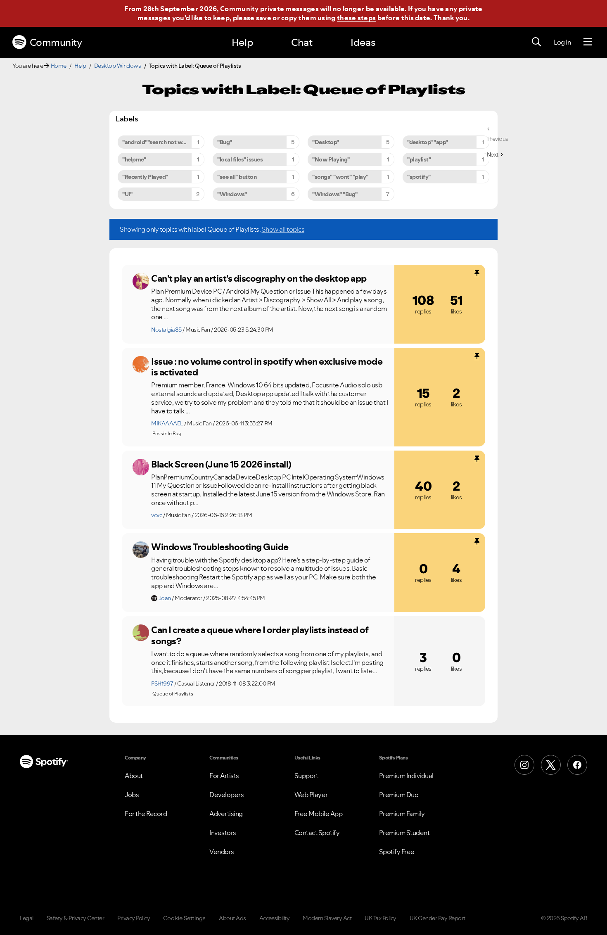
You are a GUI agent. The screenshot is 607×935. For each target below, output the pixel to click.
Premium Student (404, 832)
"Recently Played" (145, 177)
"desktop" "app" (427, 142)
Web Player (311, 794)
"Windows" (232, 194)
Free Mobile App (318, 813)
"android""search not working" (162, 142)
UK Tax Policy (380, 918)
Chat (302, 42)
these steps (356, 17)
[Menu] (588, 42)
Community (56, 42)
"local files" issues (240, 159)
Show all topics (283, 229)
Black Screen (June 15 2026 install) (221, 464)
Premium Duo (399, 794)
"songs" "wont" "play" (340, 177)
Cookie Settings (184, 918)
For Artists (224, 775)
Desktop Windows (117, 66)
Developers (226, 794)
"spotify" (419, 177)
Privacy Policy (133, 918)
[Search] (536, 42)
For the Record (146, 813)
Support (306, 775)
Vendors (221, 851)
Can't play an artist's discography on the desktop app (259, 278)
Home (58, 66)
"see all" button (236, 177)
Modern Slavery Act (327, 918)
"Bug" (224, 142)
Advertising (226, 813)
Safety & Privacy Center (75, 918)
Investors (222, 832)
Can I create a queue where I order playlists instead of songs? (260, 635)
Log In (562, 42)
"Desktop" (325, 142)
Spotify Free (397, 851)
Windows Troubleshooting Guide (220, 546)
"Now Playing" (331, 159)
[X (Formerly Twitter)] (551, 765)
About (134, 775)
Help (242, 42)
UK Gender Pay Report (437, 918)
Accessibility (274, 918)
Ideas (363, 42)
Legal (26, 918)
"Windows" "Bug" (335, 194)
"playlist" (419, 159)
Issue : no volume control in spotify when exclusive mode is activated (266, 367)
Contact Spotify (317, 832)
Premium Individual (406, 775)
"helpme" (134, 159)
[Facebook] (577, 765)
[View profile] (141, 281)
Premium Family (402, 813)
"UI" (127, 194)
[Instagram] (524, 765)
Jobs (132, 794)
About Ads (232, 918)
